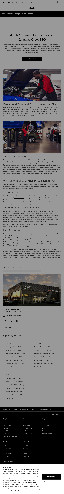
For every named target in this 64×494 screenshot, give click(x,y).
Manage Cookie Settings (51, 482)
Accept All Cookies (51, 476)
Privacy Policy (26, 484)
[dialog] (32, 479)
